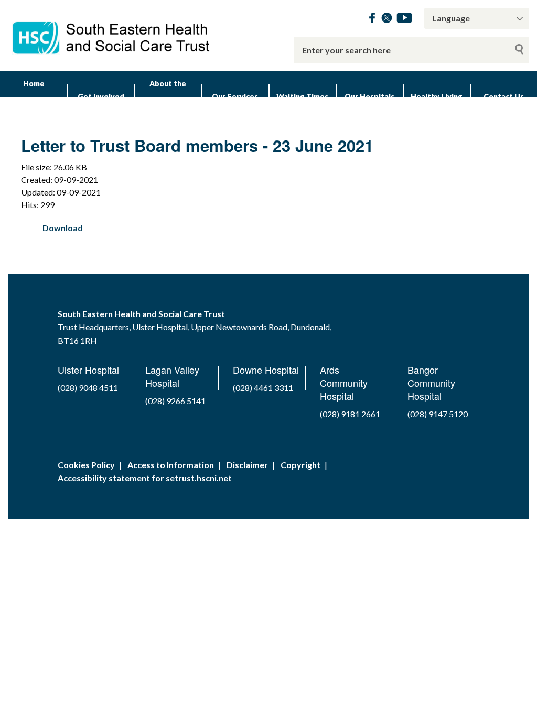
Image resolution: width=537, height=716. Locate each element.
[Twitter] (386, 20)
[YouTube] (404, 20)
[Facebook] (372, 20)
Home (34, 83)
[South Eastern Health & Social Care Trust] (112, 31)
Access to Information (170, 465)
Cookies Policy (86, 465)
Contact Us (504, 96)
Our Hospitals (369, 96)
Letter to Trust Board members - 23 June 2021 (197, 145)
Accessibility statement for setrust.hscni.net (145, 478)
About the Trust (167, 96)
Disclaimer (247, 465)
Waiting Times (302, 96)
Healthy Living (437, 96)
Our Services (235, 96)
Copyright (300, 465)
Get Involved (101, 96)
